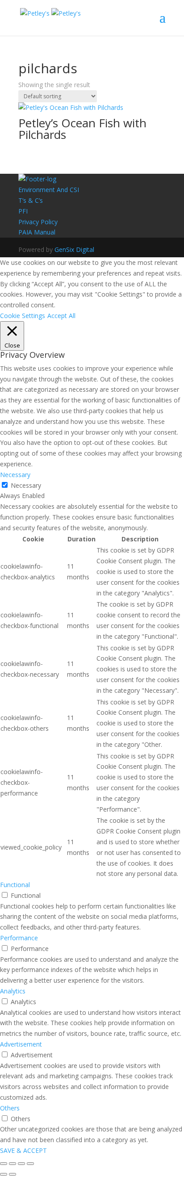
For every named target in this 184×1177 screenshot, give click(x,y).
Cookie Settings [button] (22, 315)
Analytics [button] (12, 991)
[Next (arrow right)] (12, 1174)
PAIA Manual (36, 232)
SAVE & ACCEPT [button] (23, 1150)
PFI (23, 211)
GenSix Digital (74, 249)
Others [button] (10, 1108)
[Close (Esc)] (3, 1163)
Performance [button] (19, 938)
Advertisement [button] (21, 1044)
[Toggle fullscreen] (21, 1163)
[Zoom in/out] (30, 1163)
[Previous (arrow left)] (3, 1174)
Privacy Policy (38, 222)
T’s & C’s (30, 200)
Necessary (26, 485)
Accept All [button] (61, 315)
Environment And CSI (48, 189)
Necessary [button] (15, 474)
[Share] (12, 1163)
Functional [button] (15, 884)
